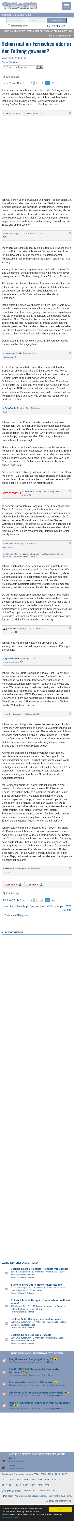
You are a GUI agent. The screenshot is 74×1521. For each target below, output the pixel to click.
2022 (64, 1474)
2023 (57, 1474)
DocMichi (28, 492)
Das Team (8, 1496)
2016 (39, 1479)
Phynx (12, 1466)
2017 (32, 1479)
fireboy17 (9, 869)
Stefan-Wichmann (57, 1385)
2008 (32, 1485)
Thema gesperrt (10, 885)
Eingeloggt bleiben (19, 26)
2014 (54, 1479)
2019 (18, 1479)
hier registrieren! (56, 26)
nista (7, 113)
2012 (4, 1485)
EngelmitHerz (36, 1309)
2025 (43, 1474)
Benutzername (14, 20)
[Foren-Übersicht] (19, 6)
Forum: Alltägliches (10, 62)
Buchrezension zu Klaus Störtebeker (31, 1382)
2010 (18, 1485)
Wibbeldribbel (28, 1274)
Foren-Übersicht (13, 1491)
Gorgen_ (52, 1375)
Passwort (32, 20)
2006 (47, 1485)
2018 (25, 1479)
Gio (24, 554)
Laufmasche (59, 1306)
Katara (13, 628)
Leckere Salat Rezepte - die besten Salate (36, 1319)
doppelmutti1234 (13, 353)
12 (53, 83)
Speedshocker (12, 659)
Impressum (29, 1490)
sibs (7, 233)
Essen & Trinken (26, 1277)
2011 (11, 1485)
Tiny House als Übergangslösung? (30, 1359)
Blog (55, 1490)
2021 (4, 1479)
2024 (50, 1474)
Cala (54, 1272)
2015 (47, 1479)
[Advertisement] (37, 156)
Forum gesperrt (31, 885)
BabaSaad (10, 408)
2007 (39, 1485)
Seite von (11, 83)
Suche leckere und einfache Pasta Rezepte (37, 1284)
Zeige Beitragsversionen (24, 556)
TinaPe (50, 1362)
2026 (36, 1474)
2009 (25, 1485)
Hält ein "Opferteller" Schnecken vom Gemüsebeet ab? (39, 1404)
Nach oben (70, 714)
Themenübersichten (23, 1474)
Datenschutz (44, 1490)
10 (41, 83)
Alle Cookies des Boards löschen (31, 1496)
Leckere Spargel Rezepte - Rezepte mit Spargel (39, 1268)
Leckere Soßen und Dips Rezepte (31, 1334)
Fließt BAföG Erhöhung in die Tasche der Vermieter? (34, 1370)
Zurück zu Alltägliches (17, 915)
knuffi (7, 714)
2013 (61, 1479)
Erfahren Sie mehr (10, 1517)
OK (60, 1509)
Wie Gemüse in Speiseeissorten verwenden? (36, 1392)
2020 (11, 1479)
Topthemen (7, 1474)
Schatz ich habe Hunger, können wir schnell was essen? (40, 1302)
